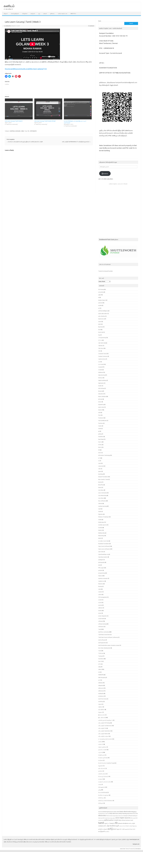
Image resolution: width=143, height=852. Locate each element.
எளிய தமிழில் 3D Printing (104, 722)
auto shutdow (101, 316)
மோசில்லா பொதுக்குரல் (103, 795)
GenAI (99, 428)
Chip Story (100, 348)
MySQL (100, 530)
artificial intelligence (103, 310)
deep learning (101, 375)
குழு (39, 13)
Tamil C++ (106, 823)
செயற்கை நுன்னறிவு (102, 757)
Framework (101, 417)
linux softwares (102, 500)
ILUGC (99, 452)
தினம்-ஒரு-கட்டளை (119, 829)
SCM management (102, 597)
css (99, 361)
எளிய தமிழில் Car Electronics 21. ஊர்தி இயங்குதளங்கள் (76, 141)
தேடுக (99, 20)
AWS (99, 324)
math (99, 508)
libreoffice (100, 484)
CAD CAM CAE (101, 343)
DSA (137, 813)
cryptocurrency (102, 359)
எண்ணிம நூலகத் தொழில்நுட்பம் (105, 720)
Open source (125, 818)
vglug (99, 666)
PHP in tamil (133, 818)
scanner (100, 591)
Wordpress (126, 823)
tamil (101, 823)
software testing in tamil (127, 820)
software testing (102, 623)
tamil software (101, 640)
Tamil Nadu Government (104, 634)
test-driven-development (104, 648)
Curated (100, 367)
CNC (99, 351)
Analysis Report (102, 300)
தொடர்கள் (132, 829)
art (99, 308)
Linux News (101, 498)
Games (100, 425)
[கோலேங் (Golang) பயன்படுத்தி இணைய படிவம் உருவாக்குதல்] (78, 108)
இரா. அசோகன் (101, 717)
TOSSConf (100, 653)
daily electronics (114, 813)
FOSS (107, 815)
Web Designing (101, 677)
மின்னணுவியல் (101, 787)
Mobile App (101, 522)
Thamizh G (112, 823)
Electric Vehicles (102, 396)
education (100, 393)
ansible (100, 305)
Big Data (100, 326)
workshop (100, 701)
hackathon (100, 436)
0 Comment (91, 26)
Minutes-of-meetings (103, 516)
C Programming (102, 337)
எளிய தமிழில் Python (103, 733)
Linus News (101, 490)
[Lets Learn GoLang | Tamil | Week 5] (19, 108)
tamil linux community (15, 131)
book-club (100, 332)
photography (101, 562)
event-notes (101, 407)
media (99, 511)
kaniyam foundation (103, 476)
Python (100, 575)
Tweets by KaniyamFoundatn (105, 271)
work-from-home (102, 698)
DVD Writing (101, 388)
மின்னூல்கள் (24, 13)
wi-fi (99, 680)
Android (100, 811)
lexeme (100, 482)
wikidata (100, 682)
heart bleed (101, 439)
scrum (99, 602)
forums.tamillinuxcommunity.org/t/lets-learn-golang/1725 (26, 69)
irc (98, 460)
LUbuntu (100, 503)
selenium (100, 607)
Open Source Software (103, 546)
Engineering (101, 404)
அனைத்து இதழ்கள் (15, 13)
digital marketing (102, 380)
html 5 (99, 447)
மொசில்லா (107, 831)
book (99, 329)
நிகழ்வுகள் (33, 13)
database (100, 372)
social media (101, 618)
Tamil (99, 629)
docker (100, 385)
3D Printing (101, 289)
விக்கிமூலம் (100, 803)
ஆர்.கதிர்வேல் (101, 709)
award (99, 321)
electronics (102, 815)
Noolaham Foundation (103, 543)
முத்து (99, 789)
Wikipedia (120, 823)
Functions (100, 423)
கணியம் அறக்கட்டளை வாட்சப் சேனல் (118, 183)
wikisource (100, 688)
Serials (99, 610)
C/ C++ (100, 340)
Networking (101, 535)
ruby (99, 589)
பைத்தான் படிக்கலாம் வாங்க (104, 781)
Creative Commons (102, 356)
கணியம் (9, 6)
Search (131, 23)
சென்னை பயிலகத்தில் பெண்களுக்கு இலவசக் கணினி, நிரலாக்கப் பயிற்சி (25, 141)
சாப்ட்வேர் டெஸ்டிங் (128, 825)
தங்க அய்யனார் (101, 768)
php (99, 565)
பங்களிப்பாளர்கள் (102, 773)
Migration (100, 514)
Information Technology (104, 455)
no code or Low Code (103, 541)
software (100, 621)
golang (100, 433)
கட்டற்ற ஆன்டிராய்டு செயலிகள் (105, 739)
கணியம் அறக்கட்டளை (62, 13)
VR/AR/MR (100, 674)
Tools (99, 650)
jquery (99, 471)
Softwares (100, 626)
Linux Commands (102, 492)
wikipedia (100, 685)
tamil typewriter (102, 642)
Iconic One (122, 848)
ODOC (117, 818)
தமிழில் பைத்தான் (103, 829)
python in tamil (113, 820)
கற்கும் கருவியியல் (102, 747)
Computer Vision (102, 353)
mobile (100, 519)
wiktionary (100, 690)
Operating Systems (102, 557)
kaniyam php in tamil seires (117, 815)
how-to (100, 441)
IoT (99, 458)
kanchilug (100, 474)
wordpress (101, 696)
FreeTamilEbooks (102, 420)
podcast (100, 570)
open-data (100, 551)
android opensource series (109, 811)
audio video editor (102, 313)
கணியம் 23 (100, 744)
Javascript (100, 466)
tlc (28, 131)
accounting (101, 292)
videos (22, 131)
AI (98, 297)
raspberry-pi (101, 581)
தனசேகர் (100, 771)
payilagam (100, 559)
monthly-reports (102, 524)
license (100, 487)
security (100, 605)
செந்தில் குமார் (101, 755)
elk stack (100, 399)
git (99, 431)
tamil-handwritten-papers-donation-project (108, 645)
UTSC (99, 664)
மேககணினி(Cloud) (102, 792)
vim (99, 672)
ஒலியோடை (52, 13)
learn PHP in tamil (103, 818)
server (99, 613)
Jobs (99, 468)
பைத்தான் (100, 779)
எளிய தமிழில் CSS (102, 728)
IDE (99, 449)
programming (101, 573)
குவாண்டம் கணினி (102, 749)
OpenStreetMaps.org (103, 554)
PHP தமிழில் (101, 567)
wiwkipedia (101, 693)
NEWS (99, 538)
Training (100, 656)
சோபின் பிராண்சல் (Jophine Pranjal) (106, 763)
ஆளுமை (100, 712)
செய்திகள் (100, 760)
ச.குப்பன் (100, 752)
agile (99, 294)
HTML (99, 444)
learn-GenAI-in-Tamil (103, 479)
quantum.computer (103, 578)
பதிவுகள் (45, 13)
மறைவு (99, 784)
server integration (102, 615)
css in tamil (101, 364)
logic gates (112, 818)
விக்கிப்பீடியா (101, 797)
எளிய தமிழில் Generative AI (104, 730)
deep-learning (123, 813)
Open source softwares (104, 549)
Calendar (100, 345)
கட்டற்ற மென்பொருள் (111, 826)
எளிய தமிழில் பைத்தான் (103, 736)
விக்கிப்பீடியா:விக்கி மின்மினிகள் (105, 800)
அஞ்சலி (100, 704)
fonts (99, 415)
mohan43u (8, 26)
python (106, 820)
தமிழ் (110, 828)
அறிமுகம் (6, 13)
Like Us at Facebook (105, 264)
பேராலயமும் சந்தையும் (103, 776)
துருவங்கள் (127, 829)
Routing (100, 586)
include (110, 815)
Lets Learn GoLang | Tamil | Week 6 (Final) (44, 121)
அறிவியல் (100, 706)
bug (99, 334)
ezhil (99, 412)
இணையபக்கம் (101, 714)
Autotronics (101, 318)
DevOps (100, 377)
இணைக (105, 173)
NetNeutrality (101, 533)
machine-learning (102, 506)
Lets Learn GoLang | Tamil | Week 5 (14, 121)
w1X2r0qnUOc (33, 131)
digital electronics (131, 813)
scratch (100, 599)
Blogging (133, 811)
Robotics (100, 583)
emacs (99, 401)
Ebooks (100, 391)
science (100, 594)
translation (101, 658)
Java (99, 463)
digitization (101, 383)
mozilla (100, 527)
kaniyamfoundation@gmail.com (126, 82)
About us (73, 13)
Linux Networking (102, 495)
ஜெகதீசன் (100, 765)
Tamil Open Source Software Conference (108, 637)
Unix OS (100, 661)
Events (99, 409)
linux (109, 818)
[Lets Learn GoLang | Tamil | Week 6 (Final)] (48, 108)
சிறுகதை (134, 825)
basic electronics (125, 811)
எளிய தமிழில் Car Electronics (105, 725)
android (100, 302)
